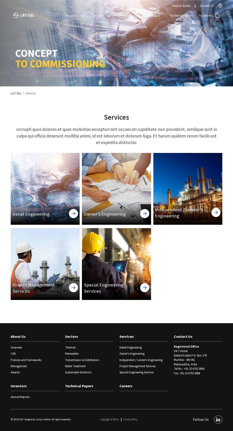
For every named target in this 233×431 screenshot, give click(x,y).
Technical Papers (181, 15)
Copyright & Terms (109, 419)
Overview (16, 348)
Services (125, 15)
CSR (13, 354)
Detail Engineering (130, 348)
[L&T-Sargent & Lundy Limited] (24, 16)
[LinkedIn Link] (218, 420)
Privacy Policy (130, 419)
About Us (71, 15)
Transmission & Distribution (82, 360)
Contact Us (207, 6)
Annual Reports (20, 397)
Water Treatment (75, 366)
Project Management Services (137, 366)
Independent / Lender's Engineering (140, 360)
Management (19, 366)
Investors (153, 15)
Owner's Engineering (131, 354)
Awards (15, 372)
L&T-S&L (16, 93)
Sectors (98, 15)
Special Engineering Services (136, 372)
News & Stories (181, 6)
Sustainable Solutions (78, 372)
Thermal (70, 348)
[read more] (220, 7)
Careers (207, 15)
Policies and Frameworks (26, 360)
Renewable (72, 354)
